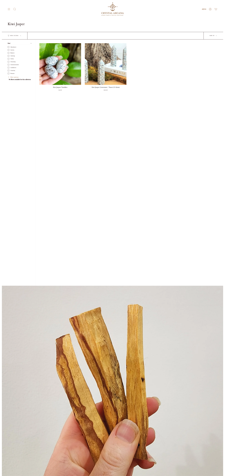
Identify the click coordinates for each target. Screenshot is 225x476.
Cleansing (12, 61)
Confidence (13, 67)
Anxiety (12, 50)
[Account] (210, 9)
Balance (12, 53)
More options (14, 77)
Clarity (12, 59)
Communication (14, 64)
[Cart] (215, 9)
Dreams (12, 73)
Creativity (12, 70)
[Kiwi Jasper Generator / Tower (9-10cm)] (106, 64)
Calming (12, 56)
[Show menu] (9, 9)
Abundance (13, 47)
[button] (14, 9)
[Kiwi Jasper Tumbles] (60, 64)
